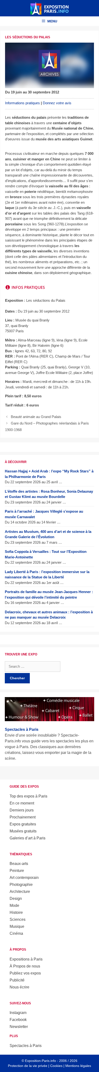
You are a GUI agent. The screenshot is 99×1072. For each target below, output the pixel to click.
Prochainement (23, 817)
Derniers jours (22, 810)
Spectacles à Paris (26, 1046)
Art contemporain (24, 878)
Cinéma (16, 933)
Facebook (18, 1020)
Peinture (17, 871)
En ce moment (22, 803)
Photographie (21, 884)
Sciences (17, 919)
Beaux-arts (19, 864)
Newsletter (19, 1027)
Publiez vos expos (25, 973)
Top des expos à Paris (28, 796)
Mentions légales (78, 1066)
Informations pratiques (22, 103)
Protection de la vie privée (27, 1066)
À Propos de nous (25, 966)
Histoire (16, 912)
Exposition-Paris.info (40, 1061)
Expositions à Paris (26, 959)
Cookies (56, 1066)
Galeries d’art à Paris (27, 838)
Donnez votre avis (57, 103)
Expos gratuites (23, 824)
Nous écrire (19, 987)
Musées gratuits (23, 831)
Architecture (20, 891)
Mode (14, 905)
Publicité (17, 980)
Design (16, 898)
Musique (17, 926)
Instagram (18, 1013)
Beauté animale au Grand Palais (36, 417)
